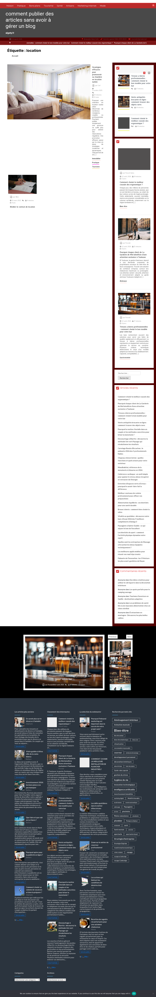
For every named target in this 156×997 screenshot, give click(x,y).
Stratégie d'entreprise (124, 839)
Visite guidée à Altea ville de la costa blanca (34, 754)
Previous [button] (112, 637)
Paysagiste (128, 807)
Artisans (70, 6)
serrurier (130, 829)
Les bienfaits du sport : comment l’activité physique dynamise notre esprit (131, 535)
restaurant (117, 825)
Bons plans (34, 6)
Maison (10, 6)
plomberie (136, 816)
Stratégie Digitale (120, 843)
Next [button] (129, 637)
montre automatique (131, 802)
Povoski (128, 243)
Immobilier (96, 158)
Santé (60, 6)
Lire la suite (20, 746)
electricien (118, 766)
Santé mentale (119, 830)
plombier (118, 821)
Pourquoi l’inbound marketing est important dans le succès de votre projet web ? (98, 724)
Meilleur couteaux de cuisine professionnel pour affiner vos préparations (130, 496)
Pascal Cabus (130, 173)
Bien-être (121, 730)
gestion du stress (121, 775)
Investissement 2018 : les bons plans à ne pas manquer (35, 785)
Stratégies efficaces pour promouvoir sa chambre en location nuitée (97, 74)
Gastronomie (125, 357)
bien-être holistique (121, 740)
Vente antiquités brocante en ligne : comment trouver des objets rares (140, 81)
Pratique (21, 6)
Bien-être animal (118, 735)
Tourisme (48, 6)
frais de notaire (130, 766)
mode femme (118, 802)
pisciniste (126, 811)
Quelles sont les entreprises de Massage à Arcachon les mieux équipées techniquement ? (134, 544)
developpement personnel (124, 757)
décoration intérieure (123, 762)
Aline (17, 197)
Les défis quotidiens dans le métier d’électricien (99, 805)
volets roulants (118, 852)
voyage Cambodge (120, 860)
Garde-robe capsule (121, 770)
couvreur (118, 753)
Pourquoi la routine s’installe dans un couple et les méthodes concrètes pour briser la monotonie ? (133, 432)
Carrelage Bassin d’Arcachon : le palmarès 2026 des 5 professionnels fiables (132, 451)
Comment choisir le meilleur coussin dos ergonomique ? (56, 43)
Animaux (123, 281)
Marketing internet (87, 6)
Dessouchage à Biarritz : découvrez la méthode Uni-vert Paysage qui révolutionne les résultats (133, 441)
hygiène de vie (121, 780)
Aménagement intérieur (126, 720)
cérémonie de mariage (132, 753)
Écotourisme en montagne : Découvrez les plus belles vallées (132, 615)
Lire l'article (52, 751)
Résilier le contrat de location (22, 207)
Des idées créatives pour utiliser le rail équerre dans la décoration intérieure (134, 582)
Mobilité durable (134, 798)
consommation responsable (122, 748)
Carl (99, 85)
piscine (116, 811)
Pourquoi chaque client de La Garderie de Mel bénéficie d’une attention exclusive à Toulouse (112, 43)
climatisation (118, 744)
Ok (134, 993)
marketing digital (119, 798)
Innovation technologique (124, 785)
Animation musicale (122, 725)
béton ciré (135, 740)
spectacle (118, 834)
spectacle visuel (132, 834)
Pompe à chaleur (132, 821)
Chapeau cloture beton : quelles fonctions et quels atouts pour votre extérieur (132, 460)
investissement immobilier (123, 794)
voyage (130, 852)
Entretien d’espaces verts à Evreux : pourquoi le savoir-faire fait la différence (132, 486)
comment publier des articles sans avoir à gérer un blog (30, 20)
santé (126, 825)
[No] (153, 993)
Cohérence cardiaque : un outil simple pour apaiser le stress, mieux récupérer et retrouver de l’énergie (133, 477)
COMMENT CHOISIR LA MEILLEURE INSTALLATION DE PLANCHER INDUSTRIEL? (99, 764)
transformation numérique (123, 848)
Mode (103, 6)
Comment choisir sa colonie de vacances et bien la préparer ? (34, 889)
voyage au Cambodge (120, 856)
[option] (56, 43)
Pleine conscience (121, 816)
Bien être (123, 206)
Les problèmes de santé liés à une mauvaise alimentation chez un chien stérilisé (134, 605)
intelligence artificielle (124, 789)
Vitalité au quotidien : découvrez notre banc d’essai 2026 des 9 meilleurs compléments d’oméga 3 (133, 519)
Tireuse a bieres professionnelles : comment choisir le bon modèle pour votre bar (134, 329)
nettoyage (117, 807)
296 (20, 920)
